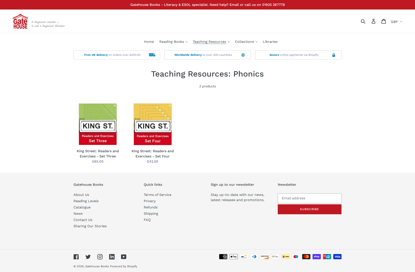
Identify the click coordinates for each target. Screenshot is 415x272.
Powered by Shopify (123, 266)
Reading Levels (86, 201)
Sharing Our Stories (90, 226)
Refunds (151, 207)
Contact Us (82, 220)
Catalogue (82, 207)
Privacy (150, 201)
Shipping (151, 213)
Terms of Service (157, 195)
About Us (81, 195)
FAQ (147, 220)
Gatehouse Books (97, 266)
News (78, 213)
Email (234, 5)
